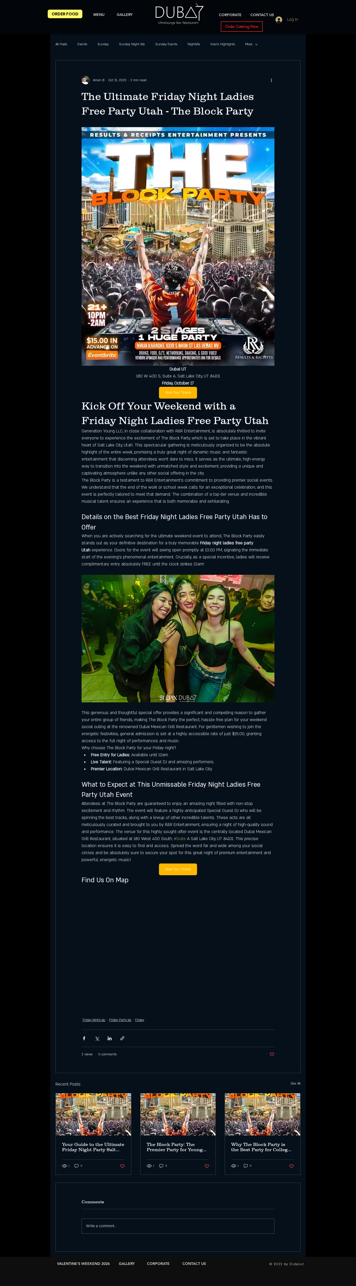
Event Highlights (223, 44)
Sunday (103, 44)
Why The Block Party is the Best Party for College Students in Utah (260, 1147)
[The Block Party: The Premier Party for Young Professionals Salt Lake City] (178, 1114)
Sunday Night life (132, 44)
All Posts (61, 44)
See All (295, 1083)
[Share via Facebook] (84, 1038)
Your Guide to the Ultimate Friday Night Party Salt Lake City (93, 1147)
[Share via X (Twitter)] (96, 1038)
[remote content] (178, 944)
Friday (139, 1020)
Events (82, 44)
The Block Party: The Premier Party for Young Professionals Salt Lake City (175, 1147)
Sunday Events (166, 44)
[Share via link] (122, 1038)
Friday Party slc (120, 1020)
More (249, 44)
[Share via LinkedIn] (109, 1038)
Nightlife (194, 44)
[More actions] (271, 80)
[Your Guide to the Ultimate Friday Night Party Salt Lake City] (93, 1114)
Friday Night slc (94, 1020)
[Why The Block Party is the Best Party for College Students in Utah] (262, 1114)
